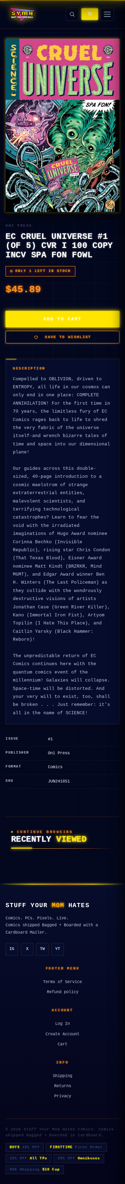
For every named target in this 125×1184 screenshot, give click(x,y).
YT (57, 949)
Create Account (62, 1034)
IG (11, 949)
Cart (62, 1044)
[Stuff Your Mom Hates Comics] (22, 14)
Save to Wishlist (68, 337)
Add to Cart (62, 319)
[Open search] (72, 14)
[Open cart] (90, 14)
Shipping (62, 1076)
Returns (62, 1086)
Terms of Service (62, 982)
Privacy (62, 1096)
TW (42, 949)
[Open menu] (107, 14)
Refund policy (62, 992)
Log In (62, 1023)
